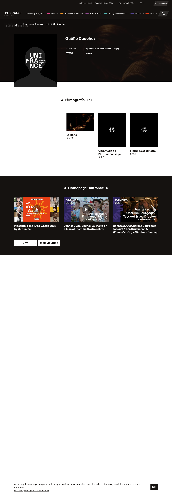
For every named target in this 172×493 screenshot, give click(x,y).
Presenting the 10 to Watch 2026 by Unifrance (35, 227)
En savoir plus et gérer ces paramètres (31, 490)
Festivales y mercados (74, 13)
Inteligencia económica (119, 13)
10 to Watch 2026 (126, 3)
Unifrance (139, 13)
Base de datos (96, 13)
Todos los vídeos (49, 243)
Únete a (153, 13)
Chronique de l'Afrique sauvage (109, 152)
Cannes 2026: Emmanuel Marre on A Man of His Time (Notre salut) (85, 227)
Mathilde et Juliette (143, 151)
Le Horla (71, 135)
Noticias (54, 13)
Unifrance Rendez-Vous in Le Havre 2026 (96, 3)
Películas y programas (35, 13)
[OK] (154, 487)
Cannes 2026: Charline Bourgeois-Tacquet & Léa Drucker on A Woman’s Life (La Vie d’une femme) (135, 229)
